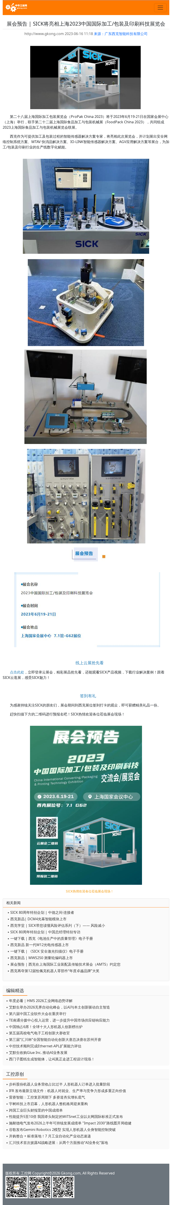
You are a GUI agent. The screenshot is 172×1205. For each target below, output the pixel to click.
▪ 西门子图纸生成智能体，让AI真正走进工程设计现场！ (50, 1059)
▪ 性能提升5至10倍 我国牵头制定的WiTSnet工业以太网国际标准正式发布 (64, 1116)
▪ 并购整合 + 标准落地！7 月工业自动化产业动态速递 (48, 1136)
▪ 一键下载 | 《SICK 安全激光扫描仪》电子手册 (45, 951)
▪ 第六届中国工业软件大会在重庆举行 (36, 1013)
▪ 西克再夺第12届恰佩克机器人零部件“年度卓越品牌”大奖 (53, 970)
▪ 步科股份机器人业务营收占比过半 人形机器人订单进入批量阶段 (58, 1084)
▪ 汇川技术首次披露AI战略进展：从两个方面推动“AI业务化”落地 (57, 1142)
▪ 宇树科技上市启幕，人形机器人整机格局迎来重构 (47, 1103)
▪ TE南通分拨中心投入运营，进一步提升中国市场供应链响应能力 (58, 1020)
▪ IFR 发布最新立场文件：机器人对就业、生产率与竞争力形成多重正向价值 (66, 1090)
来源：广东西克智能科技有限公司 (121, 33)
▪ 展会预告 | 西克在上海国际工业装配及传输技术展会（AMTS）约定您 (63, 964)
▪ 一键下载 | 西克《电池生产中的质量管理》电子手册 (50, 938)
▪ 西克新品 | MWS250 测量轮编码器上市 (40, 957)
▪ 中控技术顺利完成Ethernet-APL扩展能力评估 (43, 1046)
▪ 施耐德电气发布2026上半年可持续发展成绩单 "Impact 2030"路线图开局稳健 (68, 1123)
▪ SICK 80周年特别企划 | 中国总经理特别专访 (43, 931)
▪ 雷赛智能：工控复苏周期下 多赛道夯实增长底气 (45, 1097)
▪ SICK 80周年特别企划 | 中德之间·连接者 (40, 912)
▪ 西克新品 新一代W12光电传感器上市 (38, 944)
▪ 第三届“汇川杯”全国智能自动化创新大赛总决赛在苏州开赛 (53, 1039)
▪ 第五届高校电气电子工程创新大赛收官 (38, 1033)
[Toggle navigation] (160, 7)
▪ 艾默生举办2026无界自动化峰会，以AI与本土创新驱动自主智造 (58, 1007)
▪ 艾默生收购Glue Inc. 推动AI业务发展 (36, 1052)
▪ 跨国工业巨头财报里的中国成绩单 (34, 1110)
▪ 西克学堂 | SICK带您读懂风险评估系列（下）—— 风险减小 (56, 925)
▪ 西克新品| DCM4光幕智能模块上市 (37, 918)
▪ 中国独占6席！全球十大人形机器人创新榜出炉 (44, 1026)
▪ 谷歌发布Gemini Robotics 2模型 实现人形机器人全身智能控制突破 (61, 1129)
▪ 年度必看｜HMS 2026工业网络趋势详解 (39, 1000)
